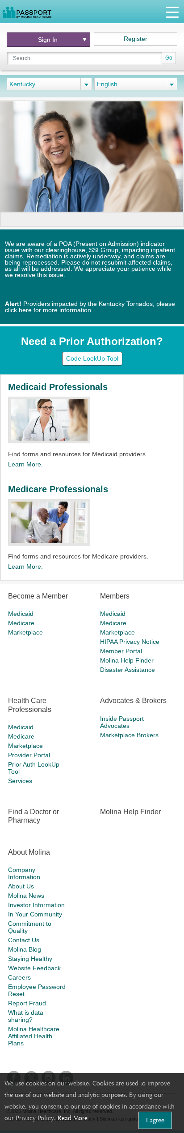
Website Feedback (34, 968)
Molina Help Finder (127, 660)
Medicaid (20, 613)
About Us (21, 886)
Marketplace (25, 632)
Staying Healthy (30, 958)
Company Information (24, 873)
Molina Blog (24, 949)
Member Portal (121, 651)
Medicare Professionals (58, 489)
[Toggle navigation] (172, 12)
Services (20, 780)
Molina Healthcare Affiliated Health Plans (33, 1036)
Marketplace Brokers (129, 735)
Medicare (21, 623)
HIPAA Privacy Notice (129, 641)
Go (168, 58)
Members (115, 596)
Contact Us (23, 940)
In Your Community (35, 914)
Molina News (26, 895)
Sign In (48, 39)
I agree (155, 1120)
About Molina (29, 852)
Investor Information (36, 904)
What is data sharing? (25, 1016)
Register (135, 38)
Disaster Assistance (127, 669)
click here (18, 309)
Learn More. (25, 464)
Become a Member (38, 596)
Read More (73, 1118)
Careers (19, 977)
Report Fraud (27, 1003)
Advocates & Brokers (133, 700)
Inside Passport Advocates (122, 722)
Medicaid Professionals (58, 387)
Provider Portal (29, 755)
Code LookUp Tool (92, 358)
